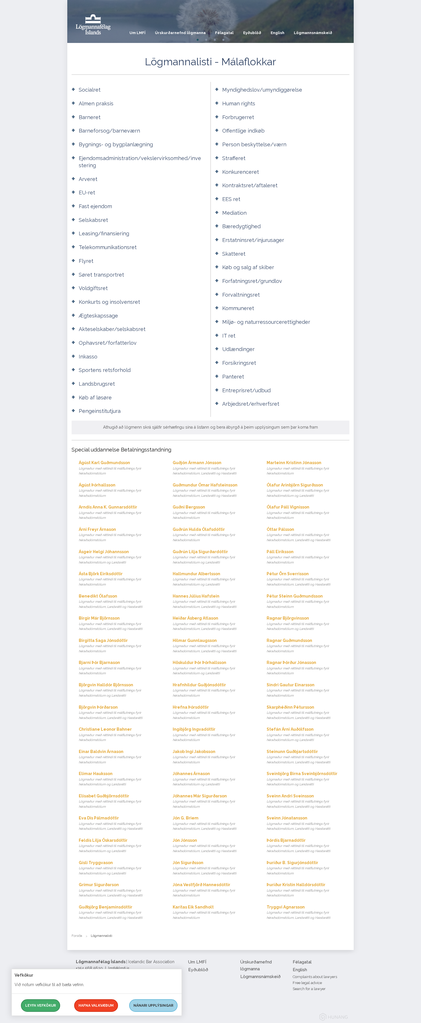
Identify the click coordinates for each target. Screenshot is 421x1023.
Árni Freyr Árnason (110, 534)
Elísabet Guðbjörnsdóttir (110, 801)
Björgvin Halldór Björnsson (110, 690)
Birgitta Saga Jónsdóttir (110, 645)
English (277, 33)
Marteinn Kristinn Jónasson (298, 467)
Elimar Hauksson (110, 778)
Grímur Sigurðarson (110, 889)
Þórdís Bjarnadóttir (298, 845)
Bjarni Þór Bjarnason (110, 667)
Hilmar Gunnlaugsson (204, 645)
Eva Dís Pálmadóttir (110, 823)
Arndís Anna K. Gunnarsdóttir (110, 512)
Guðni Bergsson (204, 512)
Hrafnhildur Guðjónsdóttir (204, 690)
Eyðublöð (252, 33)
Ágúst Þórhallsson (110, 490)
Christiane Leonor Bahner (110, 734)
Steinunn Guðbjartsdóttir (298, 756)
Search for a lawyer (309, 989)
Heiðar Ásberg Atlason (204, 623)
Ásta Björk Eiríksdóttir (110, 578)
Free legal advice (307, 983)
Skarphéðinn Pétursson (298, 712)
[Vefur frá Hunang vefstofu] (333, 1018)
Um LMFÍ (137, 33)
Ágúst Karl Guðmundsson (110, 467)
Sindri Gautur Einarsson (298, 690)
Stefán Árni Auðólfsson (298, 734)
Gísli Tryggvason (110, 867)
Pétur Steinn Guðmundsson (298, 601)
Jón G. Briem (204, 823)
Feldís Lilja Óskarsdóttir (110, 845)
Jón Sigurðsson (204, 867)
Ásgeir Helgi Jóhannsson (110, 556)
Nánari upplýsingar (153, 1006)
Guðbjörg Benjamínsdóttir (110, 912)
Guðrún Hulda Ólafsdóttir (204, 534)
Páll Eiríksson (298, 556)
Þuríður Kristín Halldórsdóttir (298, 889)
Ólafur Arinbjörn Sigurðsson (298, 490)
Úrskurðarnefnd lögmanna (180, 33)
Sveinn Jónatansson (298, 823)
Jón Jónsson (204, 845)
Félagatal (224, 33)
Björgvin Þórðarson (110, 712)
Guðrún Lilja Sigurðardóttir (204, 556)
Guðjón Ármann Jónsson (204, 467)
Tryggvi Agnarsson (298, 912)
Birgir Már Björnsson (110, 623)
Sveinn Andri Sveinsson (298, 801)
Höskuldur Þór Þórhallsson (204, 667)
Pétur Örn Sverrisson (298, 578)
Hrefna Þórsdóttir (204, 712)
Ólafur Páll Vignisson (298, 512)
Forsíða (77, 936)
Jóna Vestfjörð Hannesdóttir (204, 889)
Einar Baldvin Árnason (110, 756)
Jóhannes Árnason (204, 778)
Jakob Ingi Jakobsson (204, 756)
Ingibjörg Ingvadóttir (204, 734)
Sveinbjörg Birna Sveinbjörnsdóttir (302, 778)
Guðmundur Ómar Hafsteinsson (205, 490)
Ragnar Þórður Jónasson (298, 667)
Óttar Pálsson (298, 534)
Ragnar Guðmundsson (298, 645)
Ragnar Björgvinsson (298, 623)
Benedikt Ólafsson (110, 601)
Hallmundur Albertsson (204, 578)
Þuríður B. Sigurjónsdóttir (298, 867)
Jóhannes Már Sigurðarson (204, 801)
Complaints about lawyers (315, 977)
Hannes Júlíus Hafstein (204, 601)
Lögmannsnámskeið (313, 33)
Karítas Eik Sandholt (204, 912)
